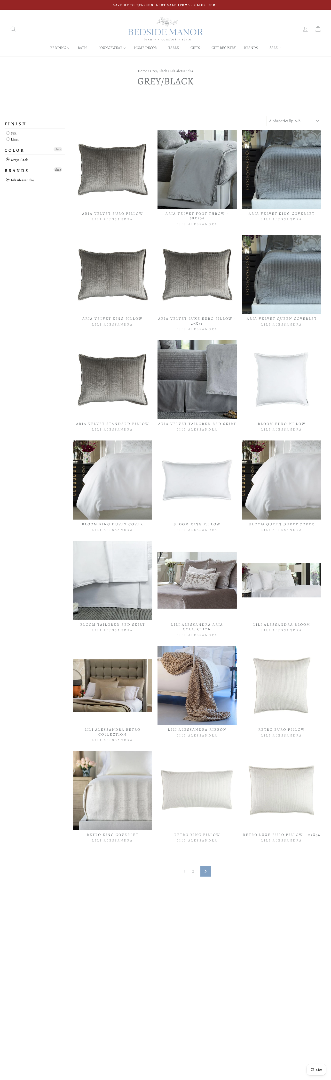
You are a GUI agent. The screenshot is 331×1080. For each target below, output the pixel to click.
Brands (17, 171)
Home (142, 70)
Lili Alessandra (22, 180)
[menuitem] (60, 48)
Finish (16, 124)
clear (58, 149)
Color (14, 150)
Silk (13, 133)
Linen (15, 139)
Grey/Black (158, 70)
